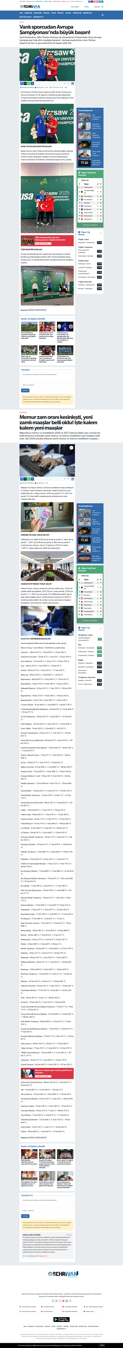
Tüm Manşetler (48, 1311)
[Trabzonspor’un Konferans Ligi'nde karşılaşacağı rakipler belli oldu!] (65, 350)
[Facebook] (52, 1300)
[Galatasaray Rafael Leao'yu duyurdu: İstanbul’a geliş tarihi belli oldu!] (47, 350)
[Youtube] (63, 1300)
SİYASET (60, 13)
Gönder (25, 390)
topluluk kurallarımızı (38, 397)
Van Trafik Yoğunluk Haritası (94, 1306)
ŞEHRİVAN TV (38, 17)
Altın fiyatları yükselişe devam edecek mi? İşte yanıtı (29, 1162)
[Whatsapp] (70, 1300)
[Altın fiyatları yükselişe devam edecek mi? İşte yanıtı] (29, 1154)
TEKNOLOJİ (77, 13)
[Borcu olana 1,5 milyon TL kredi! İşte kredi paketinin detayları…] (65, 1154)
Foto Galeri (75, 7)
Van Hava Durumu (49, 1306)
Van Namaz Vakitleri (71, 1306)
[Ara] (102, 7)
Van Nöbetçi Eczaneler (29, 1306)
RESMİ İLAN (87, 13)
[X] (56, 1300)
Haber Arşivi (90, 1311)
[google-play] (61, 1319)
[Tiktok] (66, 1300)
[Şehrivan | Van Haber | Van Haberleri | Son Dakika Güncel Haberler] (31, 6)
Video (86, 7)
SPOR (53, 13)
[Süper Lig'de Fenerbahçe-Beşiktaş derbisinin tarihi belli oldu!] (29, 350)
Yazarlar (97, 7)
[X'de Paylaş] (25, 83)
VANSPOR (28, 13)
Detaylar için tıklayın (90, 225)
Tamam (102, 1345)
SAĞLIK (68, 13)
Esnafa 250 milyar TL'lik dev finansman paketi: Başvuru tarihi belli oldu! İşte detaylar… (47, 1163)
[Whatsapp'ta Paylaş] (28, 83)
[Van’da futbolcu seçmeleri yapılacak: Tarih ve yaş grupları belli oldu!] (29, 326)
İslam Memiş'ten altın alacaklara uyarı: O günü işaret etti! (29, 1183)
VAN (21, 13)
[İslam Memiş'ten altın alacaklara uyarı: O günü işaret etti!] (29, 1176)
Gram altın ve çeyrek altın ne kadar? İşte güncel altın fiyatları (46, 1183)
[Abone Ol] (72, 83)
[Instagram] (59, 1300)
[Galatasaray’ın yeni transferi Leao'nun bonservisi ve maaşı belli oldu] (47, 326)
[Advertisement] (90, 77)
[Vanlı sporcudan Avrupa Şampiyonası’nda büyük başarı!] (47, 65)
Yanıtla (26, 1256)
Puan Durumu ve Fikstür (29, 1311)
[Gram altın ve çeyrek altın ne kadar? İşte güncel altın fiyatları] (47, 1176)
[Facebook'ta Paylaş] (21, 83)
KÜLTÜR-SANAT (26, 17)
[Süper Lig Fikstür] (101, 233)
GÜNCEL (46, 13)
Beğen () (33, 1256)
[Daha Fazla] (32, 83)
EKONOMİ (38, 13)
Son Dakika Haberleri (70, 1311)
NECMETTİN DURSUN (28, 87)
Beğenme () (43, 1256)
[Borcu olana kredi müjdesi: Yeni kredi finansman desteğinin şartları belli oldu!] (65, 1176)
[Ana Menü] (102, 15)
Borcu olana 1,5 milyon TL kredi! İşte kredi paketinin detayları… (65, 1162)
